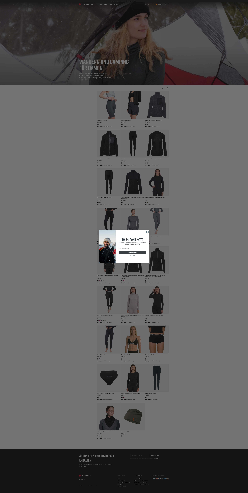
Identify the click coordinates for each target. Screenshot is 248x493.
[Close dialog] (147, 232)
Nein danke (132, 255)
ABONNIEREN (132, 252)
